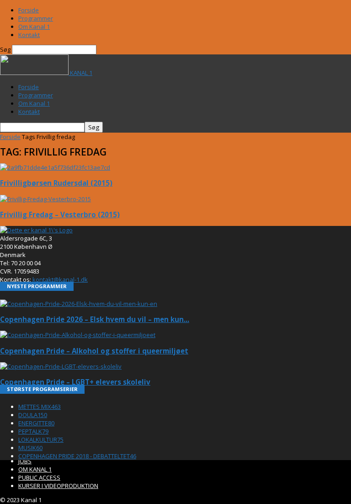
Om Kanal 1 (34, 26)
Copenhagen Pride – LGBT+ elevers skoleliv (75, 381)
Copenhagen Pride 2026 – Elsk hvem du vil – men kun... (94, 319)
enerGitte (36, 423)
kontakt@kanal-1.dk (60, 279)
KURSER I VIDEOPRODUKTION (58, 486)
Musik (30, 448)
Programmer (35, 18)
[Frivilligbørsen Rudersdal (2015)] (55, 167)
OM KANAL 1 (35, 469)
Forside (28, 10)
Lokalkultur (41, 439)
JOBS (25, 461)
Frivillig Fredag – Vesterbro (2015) (60, 214)
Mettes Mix (39, 406)
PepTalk (33, 431)
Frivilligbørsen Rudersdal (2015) (56, 183)
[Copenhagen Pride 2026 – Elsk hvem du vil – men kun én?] (78, 304)
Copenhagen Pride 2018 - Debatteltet (77, 456)
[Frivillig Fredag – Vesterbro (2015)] (45, 199)
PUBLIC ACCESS (39, 477)
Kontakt (29, 35)
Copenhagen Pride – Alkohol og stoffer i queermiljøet (94, 350)
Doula (32, 415)
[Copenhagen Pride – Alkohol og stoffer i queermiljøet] (77, 335)
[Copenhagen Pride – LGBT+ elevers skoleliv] (61, 366)
